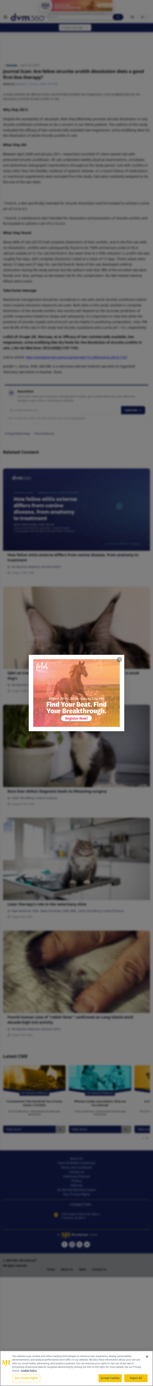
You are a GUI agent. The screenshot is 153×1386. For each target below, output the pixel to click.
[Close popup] (119, 659)
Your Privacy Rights (26, 1378)
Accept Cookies (110, 1378)
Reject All (136, 1378)
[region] (76, 1368)
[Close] (147, 1357)
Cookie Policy (29, 1370)
